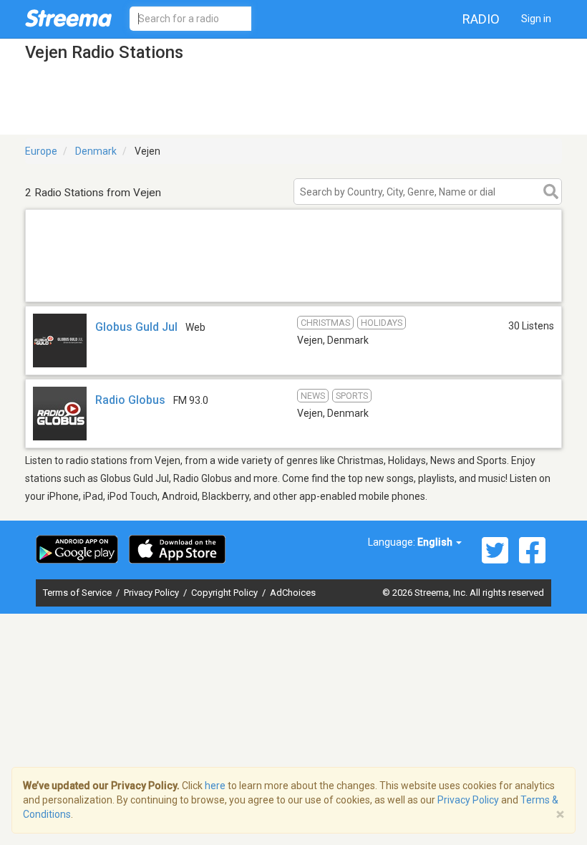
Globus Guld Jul (136, 327)
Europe (41, 151)
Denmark (96, 151)
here (215, 785)
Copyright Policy (225, 592)
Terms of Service (78, 592)
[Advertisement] (293, 283)
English (436, 542)
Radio (481, 18)
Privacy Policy (152, 592)
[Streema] (68, 17)
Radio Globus (130, 400)
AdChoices (293, 592)
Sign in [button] (536, 18)
